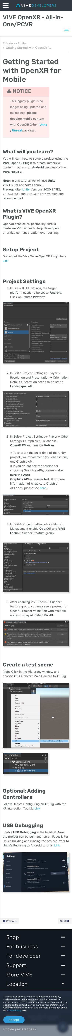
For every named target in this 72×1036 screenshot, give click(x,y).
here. (44, 488)
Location (17, 984)
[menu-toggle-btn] (5, 5)
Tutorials (9, 43)
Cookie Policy (14, 1010)
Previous (11, 921)
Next (63, 921)
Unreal (17, 130)
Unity (22, 43)
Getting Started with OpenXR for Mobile (29, 47)
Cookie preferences (18, 1029)
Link (5, 261)
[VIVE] (36, 5)
